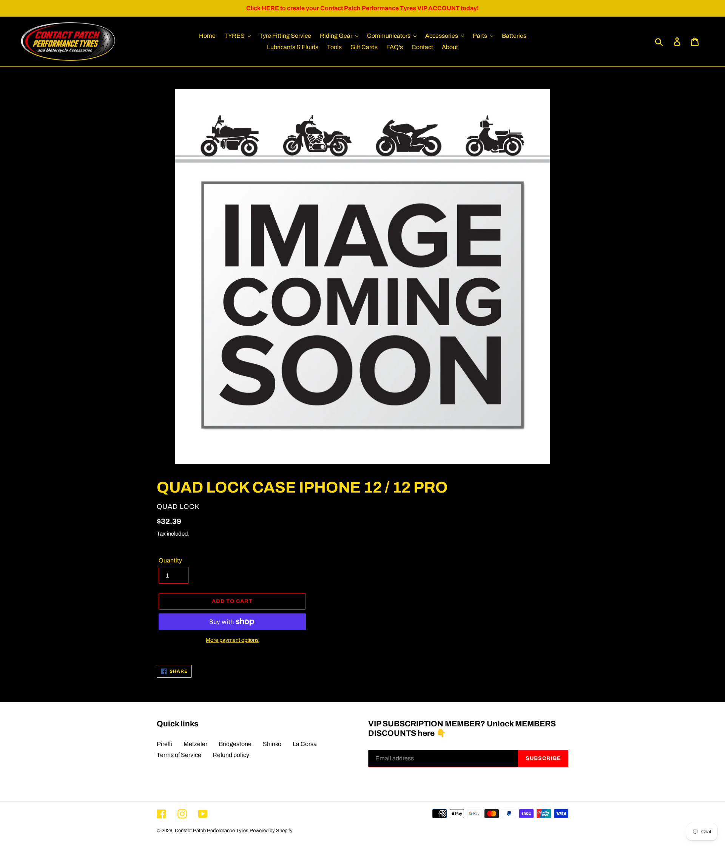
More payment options (232, 640)
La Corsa (305, 744)
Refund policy (231, 755)
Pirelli (164, 744)
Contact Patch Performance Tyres (211, 830)
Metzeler (195, 744)
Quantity (170, 560)
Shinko (272, 744)
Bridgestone (235, 744)
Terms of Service (179, 755)
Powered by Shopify (271, 830)
